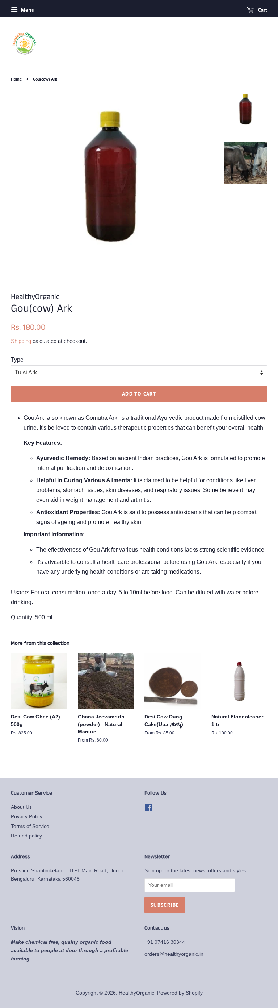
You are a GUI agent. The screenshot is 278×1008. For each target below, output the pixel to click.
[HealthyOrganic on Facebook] (148, 809)
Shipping (21, 341)
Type (17, 360)
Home (16, 79)
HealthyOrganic (136, 993)
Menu (27, 10)
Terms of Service (30, 826)
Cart (262, 10)
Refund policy (26, 836)
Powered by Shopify (180, 993)
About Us (21, 807)
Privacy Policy (26, 816)
